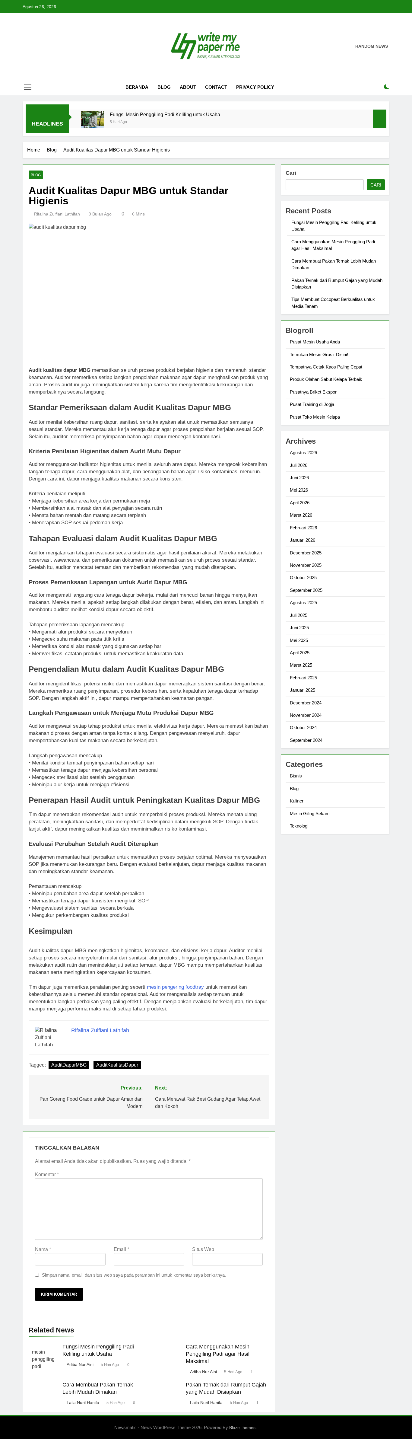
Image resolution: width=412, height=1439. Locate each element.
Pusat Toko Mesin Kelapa (315, 417)
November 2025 (306, 565)
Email (121, 1249)
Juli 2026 (298, 465)
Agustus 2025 (303, 602)
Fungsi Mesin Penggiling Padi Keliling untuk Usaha (165, 114)
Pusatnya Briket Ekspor (313, 391)
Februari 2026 (303, 527)
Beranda (136, 87)
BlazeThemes (242, 1427)
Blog (164, 87)
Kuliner (296, 800)
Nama (43, 1249)
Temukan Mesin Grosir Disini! (319, 354)
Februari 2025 (303, 677)
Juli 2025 (298, 615)
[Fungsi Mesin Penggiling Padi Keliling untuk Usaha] (92, 122)
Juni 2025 (299, 627)
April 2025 (299, 652)
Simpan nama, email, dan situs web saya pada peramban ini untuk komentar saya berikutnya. (134, 1275)
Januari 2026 (302, 540)
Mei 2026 (299, 490)
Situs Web (203, 1249)
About (188, 87)
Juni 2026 (299, 477)
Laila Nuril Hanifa (83, 1402)
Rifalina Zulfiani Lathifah (57, 214)
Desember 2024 (306, 702)
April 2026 (299, 502)
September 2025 (306, 590)
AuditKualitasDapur (117, 1064)
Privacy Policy (255, 87)
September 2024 (306, 740)
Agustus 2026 (303, 452)
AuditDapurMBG (69, 1064)
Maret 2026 (301, 515)
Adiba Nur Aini (80, 1364)
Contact (216, 87)
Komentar (47, 1174)
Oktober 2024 (303, 727)
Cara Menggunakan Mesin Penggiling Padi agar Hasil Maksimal (217, 1354)
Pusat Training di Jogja (312, 404)
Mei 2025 (299, 640)
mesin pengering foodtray (175, 987)
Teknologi (299, 825)
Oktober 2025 (303, 577)
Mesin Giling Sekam (310, 813)
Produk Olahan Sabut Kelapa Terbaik (326, 379)
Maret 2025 (301, 665)
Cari (291, 173)
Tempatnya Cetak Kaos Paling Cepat (326, 366)
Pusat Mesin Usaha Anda (315, 341)
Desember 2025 (306, 552)
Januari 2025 (302, 690)
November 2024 (306, 715)
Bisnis (296, 775)
